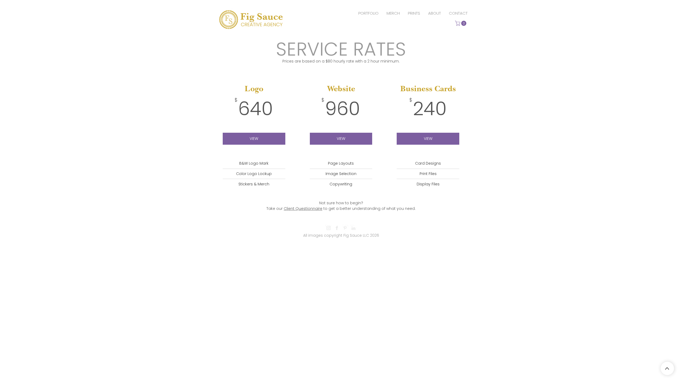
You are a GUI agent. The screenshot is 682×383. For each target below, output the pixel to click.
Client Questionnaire (303, 208)
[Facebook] (337, 228)
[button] (461, 23)
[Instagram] (328, 228)
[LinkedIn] (353, 228)
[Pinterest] (345, 228)
